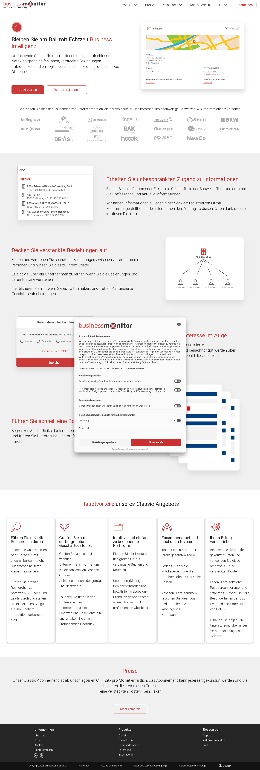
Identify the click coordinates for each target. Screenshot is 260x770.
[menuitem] (129, 5)
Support (208, 735)
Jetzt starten (28, 90)
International (126, 754)
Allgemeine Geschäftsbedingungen (150, 765)
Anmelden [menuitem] (245, 5)
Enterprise (125, 749)
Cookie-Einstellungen (111, 765)
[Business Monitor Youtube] (36, 756)
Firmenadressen (128, 745)
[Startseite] (25, 4)
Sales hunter (126, 740)
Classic (123, 735)
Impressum (84, 765)
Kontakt (39, 745)
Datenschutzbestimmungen (193, 765)
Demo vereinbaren (67, 90)
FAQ (205, 745)
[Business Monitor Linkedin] (42, 756)
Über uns (39, 735)
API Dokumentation (214, 740)
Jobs (37, 740)
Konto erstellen (43, 749)
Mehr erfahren (130, 709)
